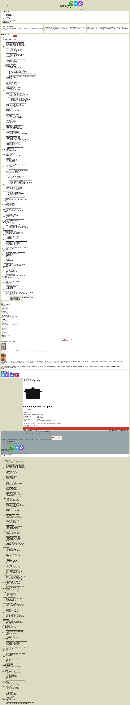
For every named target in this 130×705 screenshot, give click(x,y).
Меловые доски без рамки (12, 92)
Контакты (8, 14)
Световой (4, 312)
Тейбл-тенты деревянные (12, 236)
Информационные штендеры (13, 87)
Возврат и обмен (10, 15)
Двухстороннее (6, 335)
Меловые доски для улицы (12, 106)
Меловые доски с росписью (13, 110)
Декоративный (5, 315)
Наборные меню (7, 154)
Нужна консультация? (6, 454)
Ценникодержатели (8, 248)
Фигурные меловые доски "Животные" (18, 98)
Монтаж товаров (7, 289)
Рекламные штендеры (8, 65)
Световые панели (10, 60)
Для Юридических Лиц (9, 20)
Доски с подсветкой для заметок (11, 184)
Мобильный (5, 313)
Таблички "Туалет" (10, 203)
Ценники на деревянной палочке (14, 125)
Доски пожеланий (7, 228)
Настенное (4, 328)
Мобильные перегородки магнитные (15, 40)
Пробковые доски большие (13, 137)
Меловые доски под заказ (12, 114)
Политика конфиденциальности (11, 443)
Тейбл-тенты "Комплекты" (12, 238)
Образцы (5, 276)
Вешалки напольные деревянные (14, 217)
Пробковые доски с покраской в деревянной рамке (21, 140)
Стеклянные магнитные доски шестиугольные (20, 182)
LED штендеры (10, 88)
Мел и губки (11, 294)
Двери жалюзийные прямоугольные (15, 224)
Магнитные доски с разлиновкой (14, 173)
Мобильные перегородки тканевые (15, 44)
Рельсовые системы (8, 191)
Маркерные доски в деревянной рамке (15, 252)
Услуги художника (7, 282)
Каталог (2, 456)
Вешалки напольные (8, 216)
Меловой (4, 307)
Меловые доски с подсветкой (13, 189)
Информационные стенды (10, 209)
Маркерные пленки (11, 206)
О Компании (6, 11)
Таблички (5, 200)
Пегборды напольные (11, 159)
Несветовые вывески (11, 53)
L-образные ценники (11, 121)
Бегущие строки (7, 280)
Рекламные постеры (8, 198)
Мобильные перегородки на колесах (15, 42)
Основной (4, 320)
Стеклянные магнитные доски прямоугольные (20, 180)
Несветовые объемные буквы (16, 54)
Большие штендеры (11, 83)
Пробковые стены (10, 148)
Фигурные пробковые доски (13, 136)
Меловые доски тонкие (11, 108)
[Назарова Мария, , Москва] (3, 349)
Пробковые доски (7, 130)
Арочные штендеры (11, 81)
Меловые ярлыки (10, 122)
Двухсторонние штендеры (15, 68)
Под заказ (4, 336)
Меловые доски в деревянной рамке (15, 93)
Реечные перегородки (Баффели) (11, 220)
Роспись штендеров (11, 286)
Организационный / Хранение (9, 318)
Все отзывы (3, 371)
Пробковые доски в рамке (12, 132)
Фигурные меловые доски (12, 97)
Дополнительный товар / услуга (10, 324)
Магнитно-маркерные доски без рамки (18, 170)
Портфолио (9, 12)
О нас (7, 17)
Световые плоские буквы (15, 50)
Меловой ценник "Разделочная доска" (118, 430)
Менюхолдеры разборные (12, 244)
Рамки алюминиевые (11, 271)
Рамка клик (9, 272)
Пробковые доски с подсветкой (14, 187)
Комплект (4, 323)
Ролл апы (8, 258)
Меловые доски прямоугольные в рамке (19, 94)
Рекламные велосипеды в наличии (14, 232)
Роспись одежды (10, 287)
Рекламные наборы (8, 230)
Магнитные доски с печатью (13, 175)
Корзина (3, 455)
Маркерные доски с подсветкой (14, 188)
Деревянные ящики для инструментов (15, 264)
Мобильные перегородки (9, 39)
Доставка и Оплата (8, 18)
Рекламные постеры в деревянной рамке (16, 199)
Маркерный (5, 308)
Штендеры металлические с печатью (18, 71)
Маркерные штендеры (11, 79)
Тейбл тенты (6, 234)
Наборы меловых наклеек (12, 127)
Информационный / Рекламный (10, 316)
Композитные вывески (11, 61)
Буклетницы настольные (12, 215)
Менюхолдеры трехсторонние (13, 242)
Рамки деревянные (11, 270)
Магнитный (5, 305)
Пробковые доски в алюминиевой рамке (19, 134)
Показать (13, 341)
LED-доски (8, 109)
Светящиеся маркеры (14, 298)
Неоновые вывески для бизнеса (17, 59)
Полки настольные (10, 165)
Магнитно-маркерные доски (13, 171)
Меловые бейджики (11, 120)
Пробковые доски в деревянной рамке (18, 133)
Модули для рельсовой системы (14, 194)
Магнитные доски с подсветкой (13, 186)
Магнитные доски (7, 166)
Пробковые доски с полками (13, 144)
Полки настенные (7, 156)
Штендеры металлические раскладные (16, 70)
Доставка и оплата (11, 433)
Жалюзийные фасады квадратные (17, 226)
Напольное (5, 329)
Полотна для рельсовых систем (17, 195)
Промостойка (9, 260)
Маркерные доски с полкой (13, 253)
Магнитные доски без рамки (13, 167)
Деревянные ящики (8, 263)
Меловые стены (10, 112)
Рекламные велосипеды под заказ (14, 233)
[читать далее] (115, 361)
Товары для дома (7, 277)
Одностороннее (6, 333)
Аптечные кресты (10, 62)
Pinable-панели (7, 249)
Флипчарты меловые (11, 153)
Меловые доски (7, 90)
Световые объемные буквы (16, 49)
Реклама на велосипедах (9, 231)
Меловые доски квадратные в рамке (18, 95)
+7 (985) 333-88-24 (64, 6)
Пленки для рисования (9, 204)
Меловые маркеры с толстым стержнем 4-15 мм (21, 297)
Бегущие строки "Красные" (12, 281)
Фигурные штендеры (11, 86)
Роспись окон (9, 288)
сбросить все (4, 302)
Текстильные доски (8, 254)
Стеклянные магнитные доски (13, 177)
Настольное (5, 331)
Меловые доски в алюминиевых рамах (15, 105)
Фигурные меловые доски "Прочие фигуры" (20, 99)
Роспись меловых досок (12, 285)
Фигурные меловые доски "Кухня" (17, 101)
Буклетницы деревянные (12, 213)
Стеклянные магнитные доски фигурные (19, 183)
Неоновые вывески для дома (16, 57)
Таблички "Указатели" (11, 202)
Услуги (7, 16)
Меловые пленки (10, 205)
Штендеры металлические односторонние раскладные (22, 73)
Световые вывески (11, 48)
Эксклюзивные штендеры (12, 84)
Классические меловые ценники (14, 116)
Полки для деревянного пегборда (17, 162)
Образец (4, 321)
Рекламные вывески (8, 46)
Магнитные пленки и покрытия (13, 208)
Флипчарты (6, 149)
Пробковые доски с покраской (13, 138)
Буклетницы (6, 211)
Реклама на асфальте (8, 261)
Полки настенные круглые (12, 160)
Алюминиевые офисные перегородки (15, 45)
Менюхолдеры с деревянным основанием (16, 241)
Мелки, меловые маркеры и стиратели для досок (18, 293)
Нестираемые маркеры (14, 299)
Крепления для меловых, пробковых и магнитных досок (20, 292)
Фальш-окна (6, 221)
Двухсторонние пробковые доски (14, 147)
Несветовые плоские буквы (16, 55)
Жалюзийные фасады (11, 225)
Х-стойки (8, 259)
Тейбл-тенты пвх (10, 237)
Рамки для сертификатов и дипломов (15, 275)
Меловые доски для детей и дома (14, 278)
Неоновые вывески (11, 56)
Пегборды (8, 158)
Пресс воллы (9, 256)
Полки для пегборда (11, 161)
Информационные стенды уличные (15, 210)
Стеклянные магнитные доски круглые (18, 181)
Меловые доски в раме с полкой (14, 104)
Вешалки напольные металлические (15, 219)
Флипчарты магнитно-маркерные (14, 151)
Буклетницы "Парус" (11, 214)
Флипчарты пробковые (11, 150)
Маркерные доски (7, 250)
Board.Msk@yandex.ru (43, 431)
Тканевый (4, 311)
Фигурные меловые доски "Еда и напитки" (19, 100)
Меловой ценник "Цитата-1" (31, 430)
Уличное (4, 332)
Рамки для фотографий (9, 267)
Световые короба (13, 51)
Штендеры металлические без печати (18, 72)
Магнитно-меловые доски (12, 172)
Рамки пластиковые (11, 269)
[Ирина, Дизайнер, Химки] (3, 360)
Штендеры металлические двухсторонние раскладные (22, 75)
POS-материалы (7, 255)
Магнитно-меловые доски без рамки (18, 169)
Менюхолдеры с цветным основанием (15, 245)
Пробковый (5, 309)
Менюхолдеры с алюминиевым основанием (17, 247)
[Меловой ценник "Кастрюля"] (33, 403)
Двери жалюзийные (8, 222)
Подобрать (65, 340)
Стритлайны (9, 78)
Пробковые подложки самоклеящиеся (15, 145)
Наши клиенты (7, 21)
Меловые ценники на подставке (14, 117)
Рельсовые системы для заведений (15, 193)
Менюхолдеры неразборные (13, 243)
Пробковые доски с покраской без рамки (19, 139)
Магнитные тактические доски (16, 176)
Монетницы (6, 266)
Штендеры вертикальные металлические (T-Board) (21, 76)
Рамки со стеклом (10, 274)
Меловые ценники (7, 115)
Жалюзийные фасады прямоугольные (18, 227)
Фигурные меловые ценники (13, 126)
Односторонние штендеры (15, 67)
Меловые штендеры (11, 66)
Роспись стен (9, 283)
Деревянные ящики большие (13, 265)
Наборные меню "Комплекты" (13, 155)
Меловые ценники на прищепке (14, 128)
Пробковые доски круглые (12, 143)
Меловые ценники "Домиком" (13, 119)
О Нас (27, 433)
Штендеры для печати (11, 77)
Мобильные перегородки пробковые (15, 43)
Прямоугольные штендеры (13, 82)
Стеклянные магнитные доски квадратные (19, 178)
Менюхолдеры (7, 239)
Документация (6, 22)
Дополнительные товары (9, 291)
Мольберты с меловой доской (13, 89)
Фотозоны (8, 111)
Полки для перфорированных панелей (18, 164)
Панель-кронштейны (11, 64)
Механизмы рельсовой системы (17, 197)
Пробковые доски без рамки (13, 131)
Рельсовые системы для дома (13, 192)
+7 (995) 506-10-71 (64, 5)
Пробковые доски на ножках (13, 142)
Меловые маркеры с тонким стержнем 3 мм (20, 296)
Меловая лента (10, 123)
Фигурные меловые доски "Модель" (17, 103)
